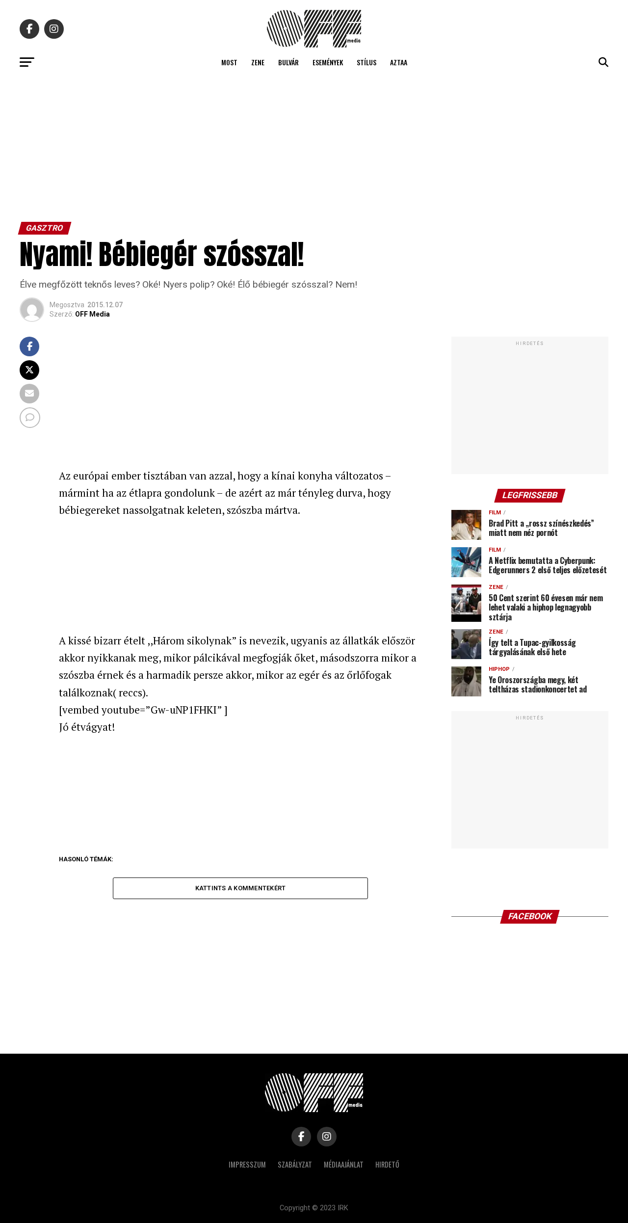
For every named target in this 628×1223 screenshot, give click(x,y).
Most (229, 62)
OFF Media (92, 314)
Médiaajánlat (344, 1164)
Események (328, 62)
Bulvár (288, 62)
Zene (257, 62)
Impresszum (247, 1164)
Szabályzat (295, 1164)
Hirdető (387, 1164)
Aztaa (398, 62)
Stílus (366, 62)
